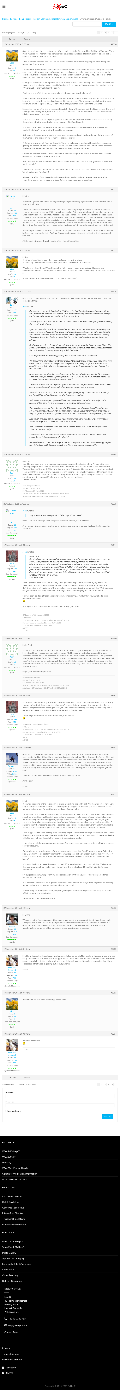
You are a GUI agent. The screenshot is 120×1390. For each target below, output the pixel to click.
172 (15, 310)
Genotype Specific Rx (13, 1207)
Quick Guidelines (10, 1201)
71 (14, 481)
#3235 (113, 908)
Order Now (8, 1269)
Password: (10, 1102)
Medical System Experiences (63, 18)
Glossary (6, 1162)
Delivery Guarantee (12, 1280)
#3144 (113, 545)
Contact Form (11, 1332)
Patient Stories (40, 18)
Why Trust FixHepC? (12, 1241)
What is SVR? (9, 1156)
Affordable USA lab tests (15, 1179)
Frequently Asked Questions (16, 1264)
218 (14, 216)
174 (14, 313)
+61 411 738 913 (16, 1318)
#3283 (113, 992)
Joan (25, 551)
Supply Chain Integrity (13, 1258)
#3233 (113, 794)
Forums (14, 18)
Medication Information (14, 1224)
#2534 (113, 291)
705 (15, 975)
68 (15, 478)
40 (15, 68)
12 (15, 210)
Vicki (25, 306)
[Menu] (4, 6)
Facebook (11, 1367)
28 (15, 973)
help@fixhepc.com (17, 1325)
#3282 (113, 949)
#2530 (113, 44)
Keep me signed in (14, 1111)
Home (5, 18)
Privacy (6, 1348)
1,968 (15, 771)
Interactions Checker (12, 1213)
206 (15, 213)
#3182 (113, 695)
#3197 (113, 747)
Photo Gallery (9, 1252)
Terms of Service (10, 1353)
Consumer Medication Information (19, 1173)
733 (14, 978)
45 (14, 70)
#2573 (113, 504)
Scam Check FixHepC (13, 1247)
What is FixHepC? (11, 1151)
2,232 (14, 774)
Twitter (9, 1372)
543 (15, 569)
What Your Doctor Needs (15, 1168)
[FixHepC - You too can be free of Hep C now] (60, 6)
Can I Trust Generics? (13, 1196)
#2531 (113, 189)
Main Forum (25, 18)
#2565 (113, 454)
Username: (9, 1092)
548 (14, 571)
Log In (107, 1116)
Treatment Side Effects (13, 1218)
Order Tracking (10, 1275)
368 (15, 932)
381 (14, 934)
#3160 (113, 638)
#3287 (113, 1034)
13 (15, 929)
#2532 (113, 250)
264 (14, 769)
